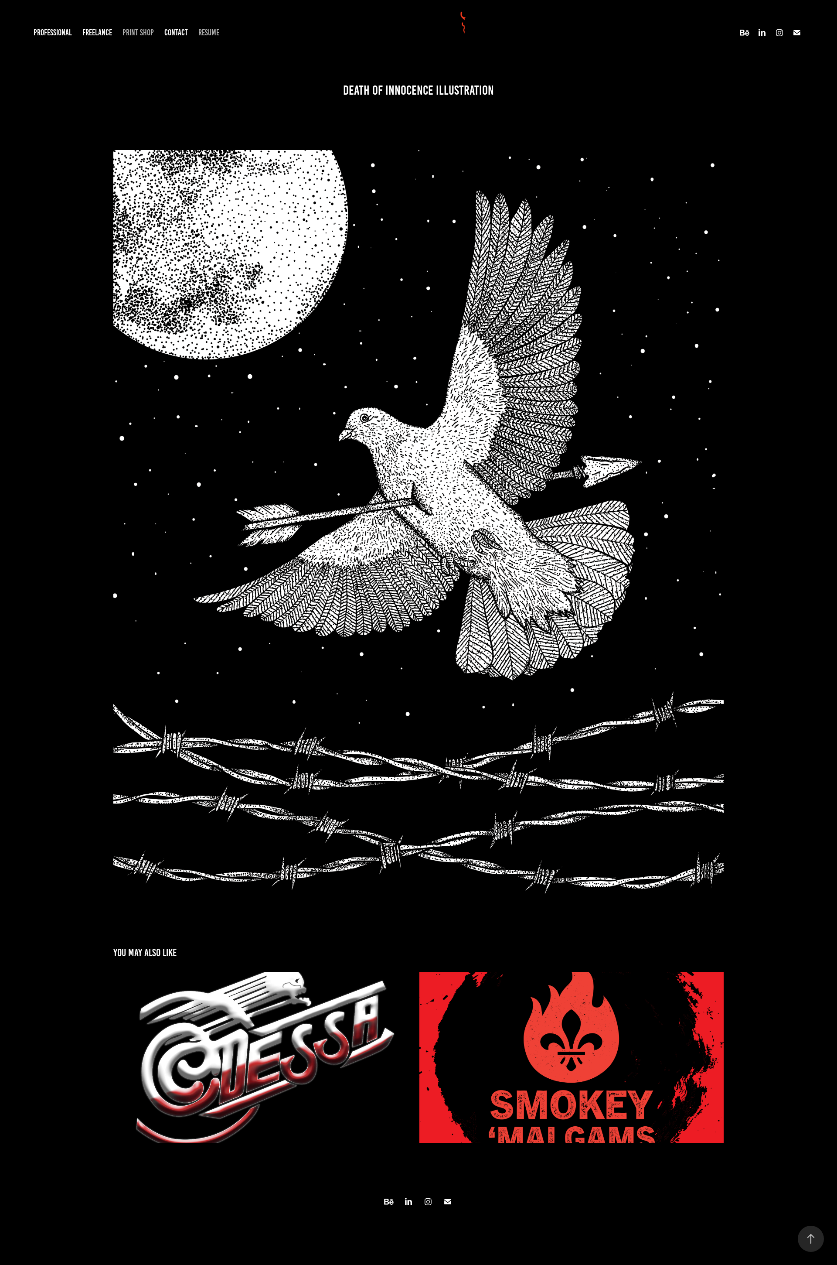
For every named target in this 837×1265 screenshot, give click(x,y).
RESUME (208, 32)
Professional (53, 32)
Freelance (97, 32)
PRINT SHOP (138, 32)
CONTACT (176, 32)
